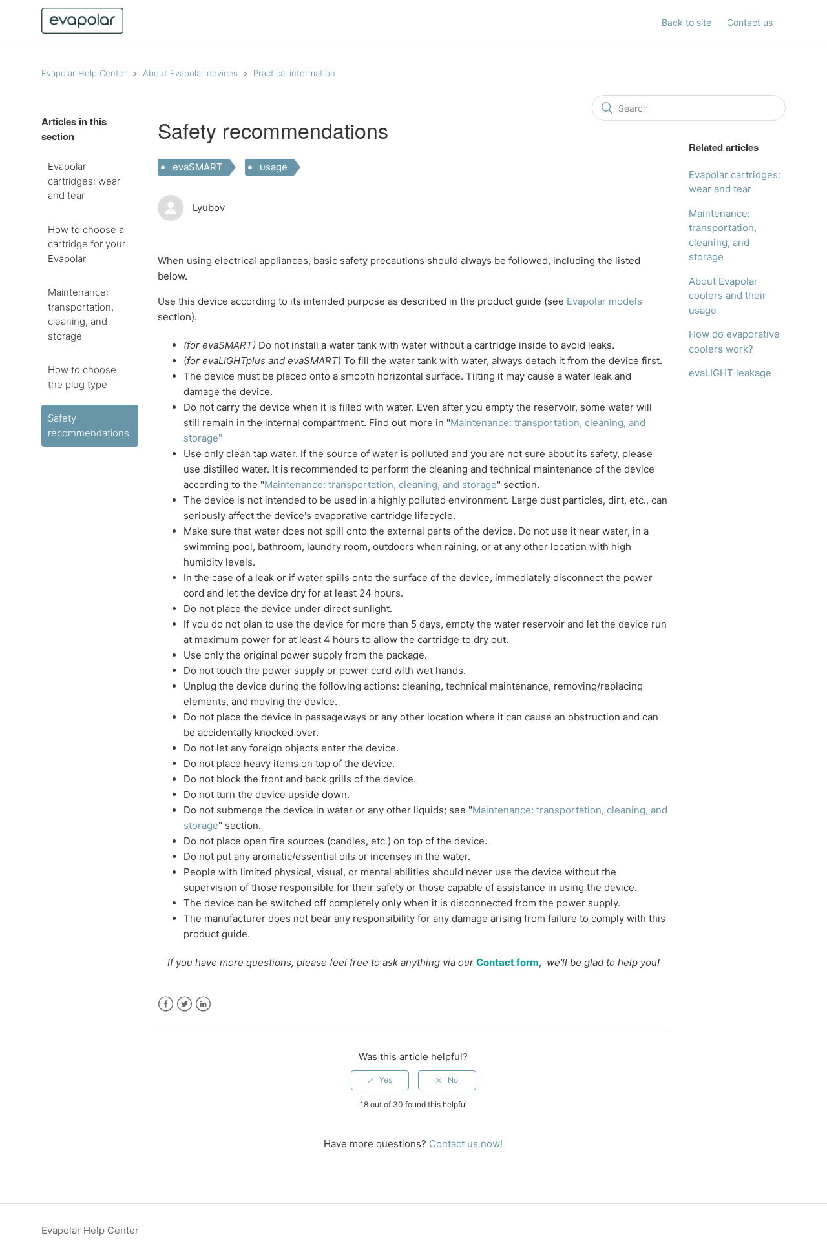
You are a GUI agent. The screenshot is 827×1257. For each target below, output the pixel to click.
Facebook (166, 1004)
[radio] (380, 1080)
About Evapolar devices (190, 73)
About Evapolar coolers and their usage (727, 295)
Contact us (750, 22)
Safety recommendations (88, 425)
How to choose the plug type (82, 377)
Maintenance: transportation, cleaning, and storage (81, 314)
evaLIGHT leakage (730, 373)
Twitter (184, 1004)
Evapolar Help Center (84, 73)
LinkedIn (203, 1004)
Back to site (686, 22)
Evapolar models (604, 301)
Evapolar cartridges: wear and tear (84, 180)
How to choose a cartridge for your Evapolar (86, 244)
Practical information (294, 73)
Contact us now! (466, 1144)
